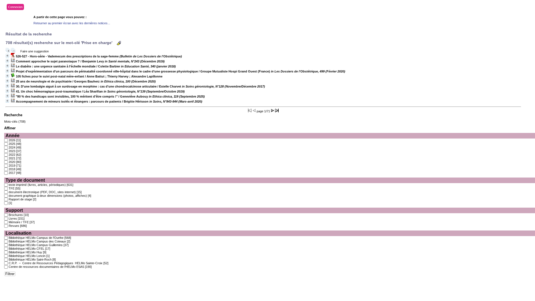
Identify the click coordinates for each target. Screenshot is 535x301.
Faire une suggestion (34, 51)
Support (14, 210)
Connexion (15, 7)
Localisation (18, 233)
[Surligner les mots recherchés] (119, 43)
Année (13, 135)
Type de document (25, 180)
